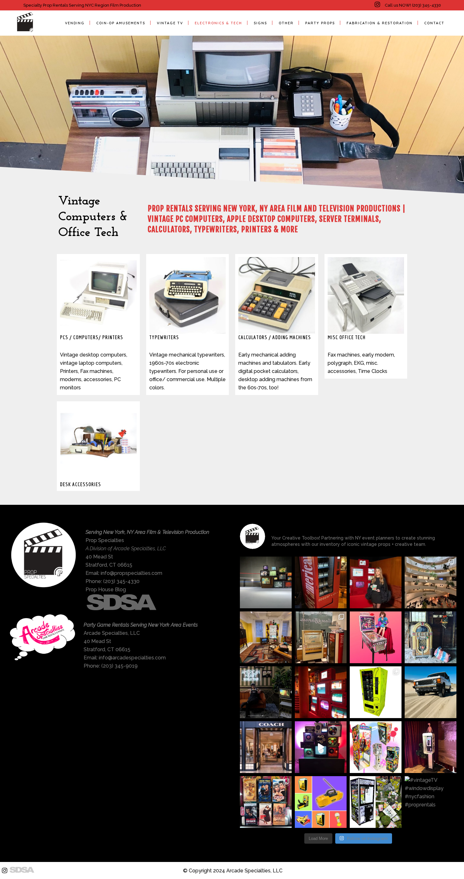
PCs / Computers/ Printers (91, 337)
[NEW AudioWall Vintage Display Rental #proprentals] (321, 747)
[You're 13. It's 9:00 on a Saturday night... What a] (266, 802)
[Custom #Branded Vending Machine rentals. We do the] (376, 692)
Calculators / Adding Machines (274, 337)
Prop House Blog (106, 590)
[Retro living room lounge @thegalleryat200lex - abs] (266, 637)
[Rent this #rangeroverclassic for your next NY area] (430, 692)
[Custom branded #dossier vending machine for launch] (321, 582)
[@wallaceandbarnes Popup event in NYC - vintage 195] (321, 637)
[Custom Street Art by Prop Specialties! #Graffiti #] (376, 747)
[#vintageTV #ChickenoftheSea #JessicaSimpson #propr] (321, 692)
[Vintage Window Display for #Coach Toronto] (266, 747)
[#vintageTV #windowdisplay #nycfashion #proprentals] (430, 802)
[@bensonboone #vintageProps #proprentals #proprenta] (266, 692)
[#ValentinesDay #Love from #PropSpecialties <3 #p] (376, 637)
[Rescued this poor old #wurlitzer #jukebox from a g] (430, 637)
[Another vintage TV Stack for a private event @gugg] (430, 582)
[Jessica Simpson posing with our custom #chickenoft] (376, 582)
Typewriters (164, 337)
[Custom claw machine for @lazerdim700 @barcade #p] (376, 802)
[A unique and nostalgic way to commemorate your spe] (430, 747)
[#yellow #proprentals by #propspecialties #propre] (321, 802)
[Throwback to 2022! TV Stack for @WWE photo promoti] (266, 582)
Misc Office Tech (347, 337)
